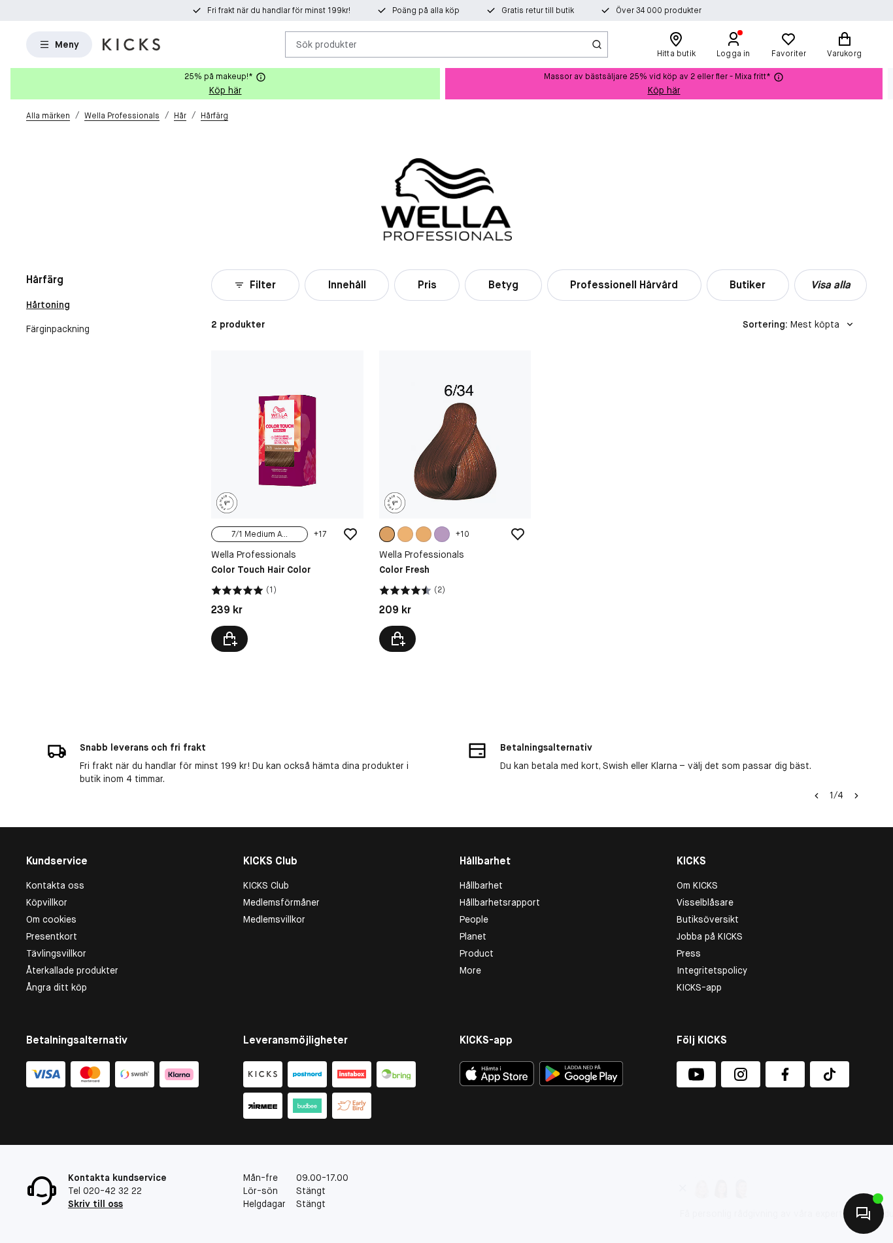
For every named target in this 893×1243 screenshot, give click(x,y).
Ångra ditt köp (56, 987)
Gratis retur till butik (537, 10)
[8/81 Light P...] (442, 534)
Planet (473, 936)
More (470, 970)
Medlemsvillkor (274, 919)
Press (689, 953)
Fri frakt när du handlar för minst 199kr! (278, 10)
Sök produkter (326, 44)
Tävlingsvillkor (56, 953)
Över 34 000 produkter (658, 10)
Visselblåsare (705, 902)
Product (477, 953)
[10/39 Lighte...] (405, 534)
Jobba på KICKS (710, 936)
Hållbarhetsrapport (500, 902)
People (474, 919)
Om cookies (51, 919)
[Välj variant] (229, 639)
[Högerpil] (882, 83)
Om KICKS (697, 885)
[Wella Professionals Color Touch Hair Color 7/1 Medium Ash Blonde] (287, 501)
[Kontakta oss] (863, 1213)
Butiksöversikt (708, 919)
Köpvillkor (46, 902)
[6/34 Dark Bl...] (387, 534)
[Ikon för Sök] (596, 44)
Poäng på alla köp (426, 10)
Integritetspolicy (712, 970)
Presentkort (51, 936)
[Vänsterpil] (816, 795)
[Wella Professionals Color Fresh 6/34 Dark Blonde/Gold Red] (455, 501)
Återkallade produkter (72, 970)
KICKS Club (266, 885)
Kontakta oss (55, 885)
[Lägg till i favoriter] (350, 534)
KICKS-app (699, 987)
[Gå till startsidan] (131, 44)
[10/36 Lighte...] (423, 534)
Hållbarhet (481, 885)
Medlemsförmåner (281, 902)
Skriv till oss (95, 1204)
